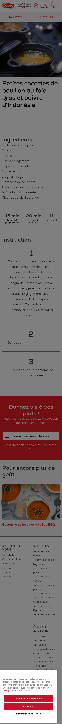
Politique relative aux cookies (16, 691)
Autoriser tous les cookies (28, 699)
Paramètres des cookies (28, 714)
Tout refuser (28, 706)
